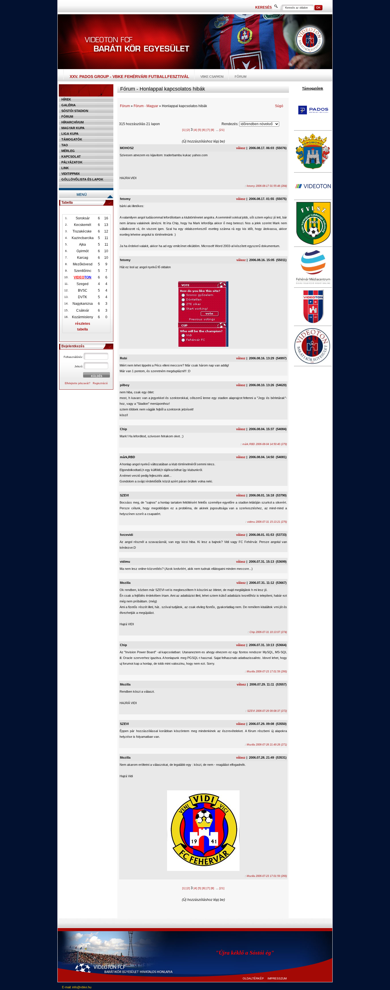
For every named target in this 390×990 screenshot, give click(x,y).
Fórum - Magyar (146, 106)
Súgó (279, 106)
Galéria (68, 105)
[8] (212, 129)
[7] (208, 129)
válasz (241, 148)
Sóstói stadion (74, 111)
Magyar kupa (73, 128)
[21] (221, 129)
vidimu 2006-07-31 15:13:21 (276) (267, 521)
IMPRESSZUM (277, 978)
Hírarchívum (72, 122)
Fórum (240, 76)
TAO (64, 145)
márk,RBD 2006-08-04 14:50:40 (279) (264, 444)
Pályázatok (72, 162)
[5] (199, 129)
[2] (188, 129)
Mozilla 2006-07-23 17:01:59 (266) (267, 671)
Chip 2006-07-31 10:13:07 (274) (268, 632)
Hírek (66, 99)
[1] (184, 129)
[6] (204, 129)
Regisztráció (100, 383)
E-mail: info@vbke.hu (76, 987)
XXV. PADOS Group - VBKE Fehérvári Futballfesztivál (129, 76)
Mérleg (68, 151)
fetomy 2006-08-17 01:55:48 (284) (267, 186)
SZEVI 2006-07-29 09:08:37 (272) (267, 711)
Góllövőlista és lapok (82, 179)
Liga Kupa (70, 133)
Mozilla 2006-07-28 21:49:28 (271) (267, 744)
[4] (195, 129)
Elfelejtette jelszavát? (77, 383)
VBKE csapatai (212, 76)
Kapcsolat (71, 156)
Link (65, 168)
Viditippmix (70, 173)
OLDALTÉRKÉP (253, 978)
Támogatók (71, 139)
